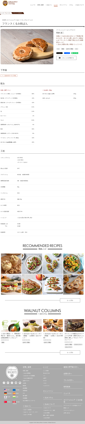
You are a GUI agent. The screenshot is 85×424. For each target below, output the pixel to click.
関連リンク (66, 408)
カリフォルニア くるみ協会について (72, 405)
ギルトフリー (68, 347)
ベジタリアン (46, 385)
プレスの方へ (69, 380)
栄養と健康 (40, 5)
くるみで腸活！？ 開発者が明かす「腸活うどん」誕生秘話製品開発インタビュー (10, 336)
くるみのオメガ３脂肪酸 (29, 375)
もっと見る (70, 300)
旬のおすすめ (46, 373)
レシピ (56, 5)
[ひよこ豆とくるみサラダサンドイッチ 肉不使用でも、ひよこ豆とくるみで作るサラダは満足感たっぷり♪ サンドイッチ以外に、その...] (11, 284)
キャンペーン (63, 5)
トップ (2, 13)
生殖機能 (25, 398)
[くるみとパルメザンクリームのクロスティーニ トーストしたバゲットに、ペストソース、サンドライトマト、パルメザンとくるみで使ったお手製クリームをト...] (52, 284)
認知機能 (25, 388)
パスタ (44, 383)
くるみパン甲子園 (27, 414)
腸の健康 (25, 395)
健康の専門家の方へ (71, 367)
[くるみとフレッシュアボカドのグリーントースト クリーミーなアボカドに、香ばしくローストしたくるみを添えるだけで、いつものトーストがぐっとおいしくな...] (32, 264)
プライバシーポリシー (69, 410)
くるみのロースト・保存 (49, 410)
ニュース (32, 5)
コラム (71, 5)
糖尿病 (24, 385)
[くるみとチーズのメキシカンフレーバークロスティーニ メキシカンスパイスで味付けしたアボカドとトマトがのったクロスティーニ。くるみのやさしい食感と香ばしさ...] (52, 264)
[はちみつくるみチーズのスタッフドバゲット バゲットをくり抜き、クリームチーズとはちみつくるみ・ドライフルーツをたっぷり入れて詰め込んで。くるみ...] (73, 284)
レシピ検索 (46, 370)
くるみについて (79, 5)
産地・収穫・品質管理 (48, 415)
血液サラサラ (26, 380)
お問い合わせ (67, 413)
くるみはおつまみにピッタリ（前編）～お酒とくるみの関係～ (53, 336)
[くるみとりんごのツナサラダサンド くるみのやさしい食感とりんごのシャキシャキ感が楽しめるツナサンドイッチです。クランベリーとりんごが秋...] (32, 284)
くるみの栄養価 (26, 373)
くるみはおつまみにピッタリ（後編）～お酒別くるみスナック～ (32, 336)
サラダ (44, 380)
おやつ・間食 (69, 49)
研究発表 (67, 387)
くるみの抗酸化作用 (28, 378)
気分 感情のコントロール (29, 400)
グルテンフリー (78, 344)
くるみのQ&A (46, 417)
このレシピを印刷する (67, 58)
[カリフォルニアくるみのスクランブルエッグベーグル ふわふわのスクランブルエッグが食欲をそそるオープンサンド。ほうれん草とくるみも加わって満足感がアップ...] (73, 264)
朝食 (63, 49)
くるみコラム (48, 397)
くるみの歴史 (46, 412)
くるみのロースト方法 (9, 75)
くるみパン (49, 5)
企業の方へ (68, 373)
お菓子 (44, 378)
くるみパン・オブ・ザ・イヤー (30, 412)
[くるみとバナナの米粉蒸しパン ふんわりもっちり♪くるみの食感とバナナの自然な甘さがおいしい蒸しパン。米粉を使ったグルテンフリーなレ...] (11, 264)
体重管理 (25, 390)
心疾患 (24, 383)
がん (24, 393)
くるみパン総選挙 (27, 409)
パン (58, 49)
